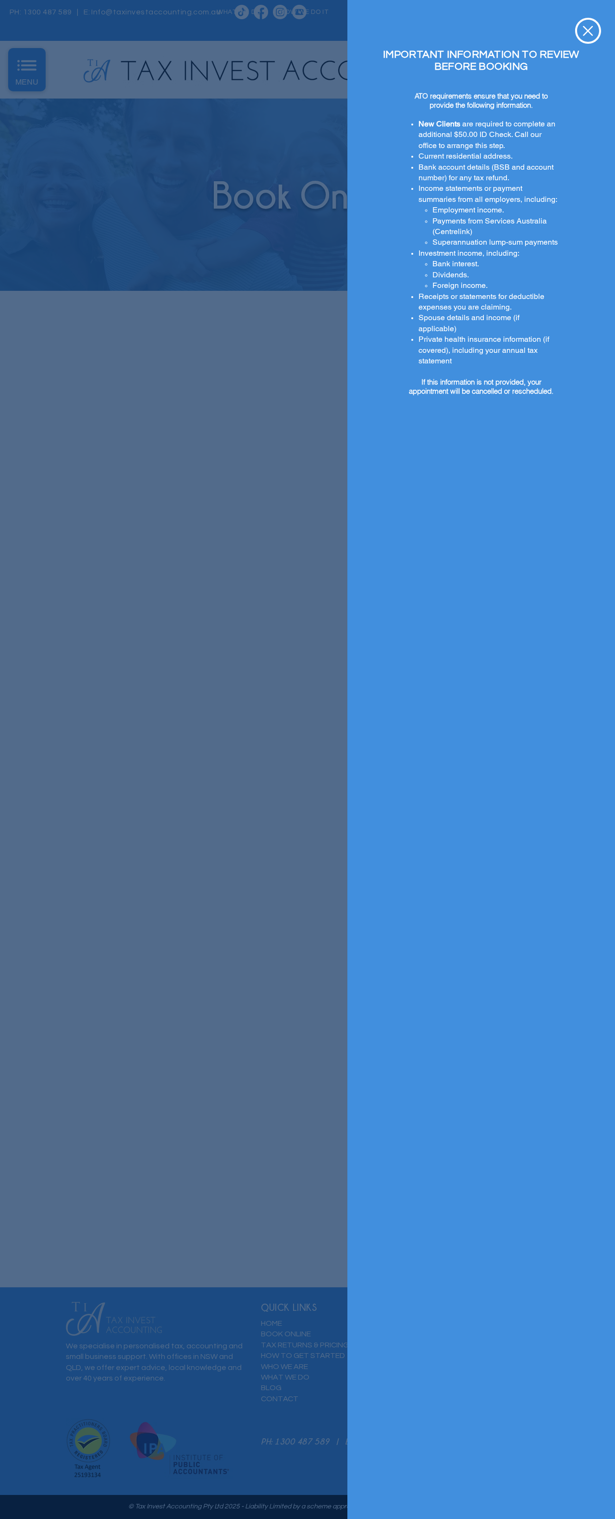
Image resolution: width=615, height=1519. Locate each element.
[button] (588, 30)
